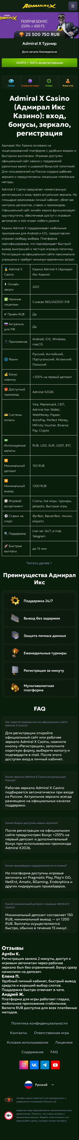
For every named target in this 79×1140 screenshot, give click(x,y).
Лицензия (64, 1042)
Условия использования (27, 1042)
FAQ (54, 1052)
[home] (39, 6)
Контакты (18, 1033)
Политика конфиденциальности (39, 1023)
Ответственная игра (51, 1033)
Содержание (32, 1052)
